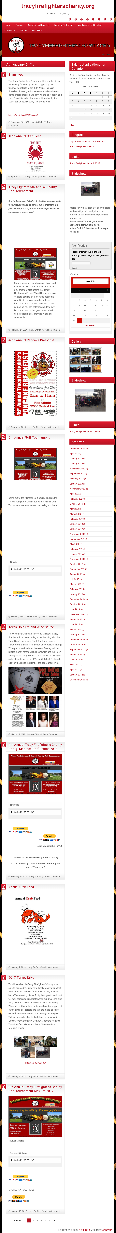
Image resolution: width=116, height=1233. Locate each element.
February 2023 (77, 478)
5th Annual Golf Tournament (29, 437)
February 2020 (77, 499)
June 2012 (75, 659)
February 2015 (77, 589)
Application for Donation (90, 25)
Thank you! (16, 74)
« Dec (72, 125)
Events (23, 30)
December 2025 (77, 448)
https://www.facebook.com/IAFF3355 (88, 141)
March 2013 (75, 629)
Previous (17, 1220)
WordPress (84, 1229)
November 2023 (77, 468)
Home (7, 25)
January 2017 (76, 529)
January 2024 (76, 463)
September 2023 (78, 473)
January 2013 (76, 634)
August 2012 (76, 654)
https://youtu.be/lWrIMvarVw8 (23, 115)
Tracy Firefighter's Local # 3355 (85, 163)
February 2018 (77, 519)
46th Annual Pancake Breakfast (31, 340)
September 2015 (78, 569)
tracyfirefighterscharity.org (58, 6)
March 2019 (75, 509)
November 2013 (77, 614)
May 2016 (75, 544)
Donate (19, 25)
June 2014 (75, 609)
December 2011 (77, 679)
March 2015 (75, 584)
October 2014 (76, 604)
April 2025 (75, 453)
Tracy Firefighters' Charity (82, 146)
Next (55, 1220)
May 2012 (75, 664)
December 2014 (77, 599)
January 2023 (76, 484)
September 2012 (78, 649)
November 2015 (77, 559)
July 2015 (74, 579)
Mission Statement (63, 25)
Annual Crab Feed (21, 887)
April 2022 (75, 493)
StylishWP (106, 1229)
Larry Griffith (36, 122)
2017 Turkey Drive (21, 977)
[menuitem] (7, 25)
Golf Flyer (37, 30)
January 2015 (76, 594)
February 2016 (77, 549)
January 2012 (76, 674)
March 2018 (75, 514)
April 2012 (75, 669)
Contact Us (10, 30)
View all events (90, 325)
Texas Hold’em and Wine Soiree (31, 627)
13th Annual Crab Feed (24, 136)
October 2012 (76, 644)
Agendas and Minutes (38, 25)
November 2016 (77, 534)
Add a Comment (48, 176)
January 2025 (76, 458)
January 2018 (76, 524)
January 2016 (76, 554)
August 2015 (76, 574)
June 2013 (75, 624)
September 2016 (78, 539)
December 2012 (77, 639)
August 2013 (76, 619)
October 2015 (76, 564)
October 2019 (76, 504)
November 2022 (77, 489)
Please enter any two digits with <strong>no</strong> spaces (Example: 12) (90, 255)
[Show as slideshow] (35, 1063)
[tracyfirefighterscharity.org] (58, 45)
